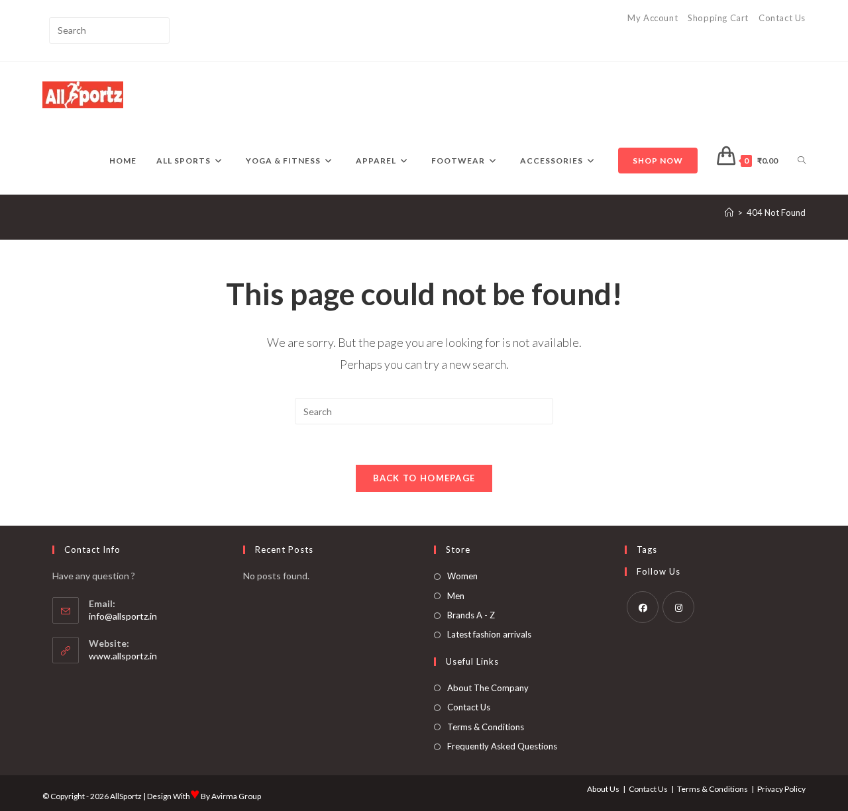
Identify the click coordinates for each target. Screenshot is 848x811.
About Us (603, 789)
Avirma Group (236, 796)
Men (455, 596)
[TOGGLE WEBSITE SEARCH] (802, 161)
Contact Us (782, 18)
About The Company (488, 688)
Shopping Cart (718, 18)
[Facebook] (643, 607)
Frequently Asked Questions (502, 746)
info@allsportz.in (123, 616)
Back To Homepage (424, 478)
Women (462, 576)
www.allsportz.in (123, 655)
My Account (652, 18)
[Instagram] (678, 607)
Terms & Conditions (485, 727)
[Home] (729, 212)
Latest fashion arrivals (489, 634)
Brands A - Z (471, 615)
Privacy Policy (781, 789)
